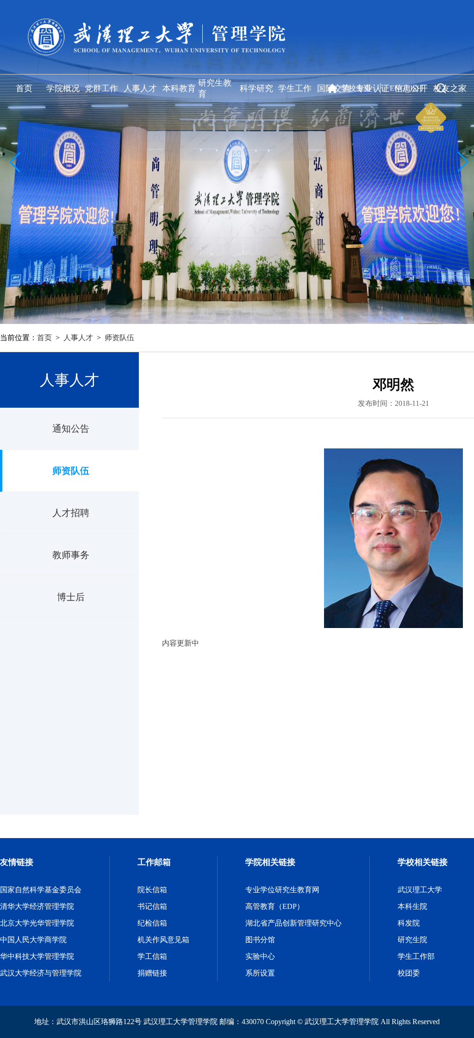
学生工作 (295, 88)
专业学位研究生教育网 (282, 890)
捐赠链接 (152, 973)
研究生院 (412, 940)
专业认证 (372, 88)
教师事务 (70, 555)
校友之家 (450, 88)
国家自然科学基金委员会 (40, 890)
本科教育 (179, 88)
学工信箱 (152, 956)
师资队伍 (119, 338)
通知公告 (70, 428)
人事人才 (140, 88)
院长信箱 (152, 890)
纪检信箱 (152, 923)
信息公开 (411, 88)
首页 (24, 88)
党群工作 (101, 88)
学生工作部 (416, 956)
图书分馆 (260, 940)
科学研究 (256, 88)
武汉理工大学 (420, 890)
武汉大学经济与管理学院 (40, 973)
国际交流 (333, 88)
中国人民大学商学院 (33, 940)
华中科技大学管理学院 (37, 956)
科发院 (409, 923)
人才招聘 (70, 513)
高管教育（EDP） (274, 906)
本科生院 (412, 906)
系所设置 (260, 973)
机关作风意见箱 (163, 940)
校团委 (409, 973)
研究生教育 (214, 88)
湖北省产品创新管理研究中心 (293, 923)
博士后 (71, 597)
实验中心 (260, 956)
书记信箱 (152, 906)
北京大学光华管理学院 (37, 923)
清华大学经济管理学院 (37, 906)
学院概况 (63, 88)
